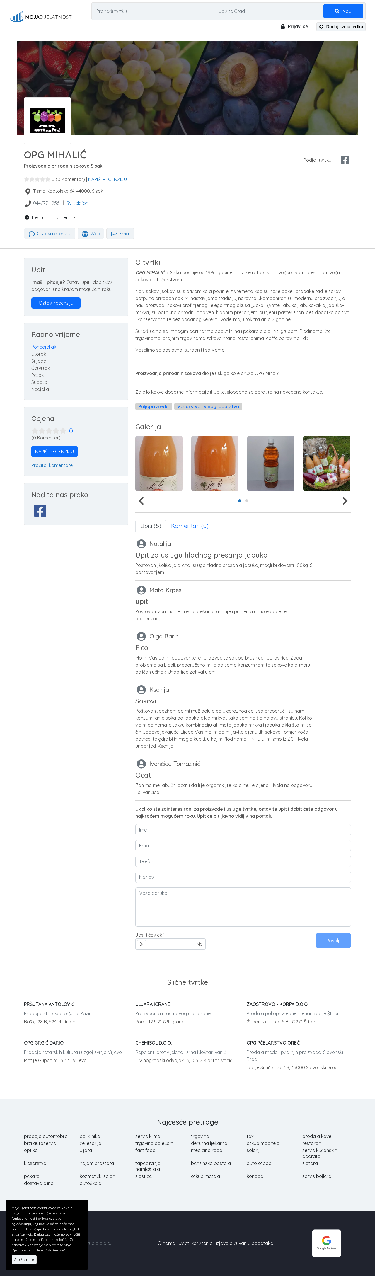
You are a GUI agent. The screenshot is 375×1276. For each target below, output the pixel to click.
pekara (32, 1176)
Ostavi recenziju (53, 233)
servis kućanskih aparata (319, 1153)
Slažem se (24, 1259)
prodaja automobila (46, 1136)
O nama (166, 1243)
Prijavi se (297, 26)
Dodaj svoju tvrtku (344, 26)
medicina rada (206, 1150)
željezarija (90, 1143)
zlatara (310, 1163)
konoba (255, 1176)
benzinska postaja (211, 1163)
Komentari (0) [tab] (190, 525)
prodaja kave (316, 1136)
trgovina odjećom (154, 1143)
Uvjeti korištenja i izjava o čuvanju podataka (225, 1243)
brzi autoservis (40, 1143)
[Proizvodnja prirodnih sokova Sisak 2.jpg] (214, 463)
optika (31, 1150)
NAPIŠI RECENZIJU (107, 179)
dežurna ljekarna (209, 1143)
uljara (86, 1150)
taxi (251, 1136)
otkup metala (205, 1176)
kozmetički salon (97, 1176)
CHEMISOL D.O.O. (153, 1043)
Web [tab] (94, 233)
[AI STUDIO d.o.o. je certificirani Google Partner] (326, 1243)
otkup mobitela (263, 1143)
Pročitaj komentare (52, 465)
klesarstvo (35, 1163)
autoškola (90, 1183)
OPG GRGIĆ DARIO (44, 1043)
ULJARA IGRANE (152, 1004)
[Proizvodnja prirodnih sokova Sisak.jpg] (159, 463)
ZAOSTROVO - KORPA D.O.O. (277, 1004)
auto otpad (259, 1163)
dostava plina (39, 1183)
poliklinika (90, 1136)
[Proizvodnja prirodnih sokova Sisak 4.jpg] (326, 463)
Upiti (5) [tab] (150, 525)
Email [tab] (124, 233)
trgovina (200, 1136)
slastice (143, 1176)
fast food (145, 1150)
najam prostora (97, 1163)
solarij (253, 1150)
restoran (311, 1143)
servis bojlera (316, 1176)
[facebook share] (345, 160)
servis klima (147, 1136)
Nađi (346, 11)
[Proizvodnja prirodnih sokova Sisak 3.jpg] (270, 463)
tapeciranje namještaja (147, 1166)
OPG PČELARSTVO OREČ (273, 1043)
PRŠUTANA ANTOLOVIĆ (49, 1004)
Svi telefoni (78, 203)
